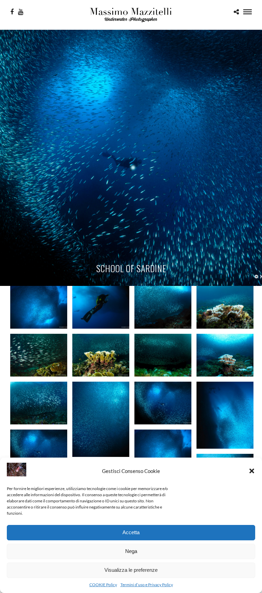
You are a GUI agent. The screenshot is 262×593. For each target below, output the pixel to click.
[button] (251, 470)
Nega (131, 551)
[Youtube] (20, 12)
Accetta (131, 532)
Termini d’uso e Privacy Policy (146, 584)
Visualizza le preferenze (131, 570)
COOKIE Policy (103, 584)
